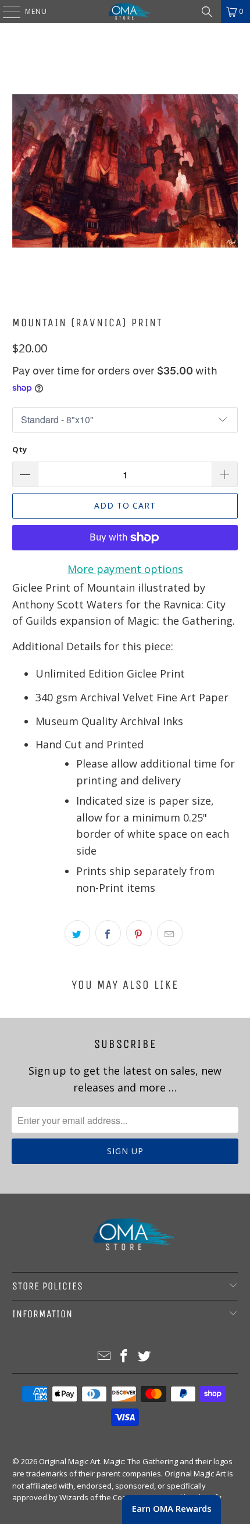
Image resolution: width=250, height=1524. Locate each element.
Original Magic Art (69, 1461)
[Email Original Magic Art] (104, 1356)
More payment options (125, 569)
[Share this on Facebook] (108, 933)
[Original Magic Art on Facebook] (124, 1356)
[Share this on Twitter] (77, 933)
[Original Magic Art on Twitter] (144, 1356)
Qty (19, 449)
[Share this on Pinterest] (139, 933)
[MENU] (6, 11)
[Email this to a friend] (170, 933)
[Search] (207, 11)
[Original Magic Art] (125, 11)
